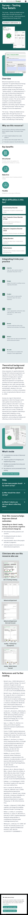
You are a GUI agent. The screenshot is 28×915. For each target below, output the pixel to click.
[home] (13, 1)
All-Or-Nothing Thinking (10, 579)
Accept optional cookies (10, 907)
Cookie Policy (6, 904)
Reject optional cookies (10, 911)
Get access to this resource (10, 474)
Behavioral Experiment (10, 600)
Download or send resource (10, 22)
